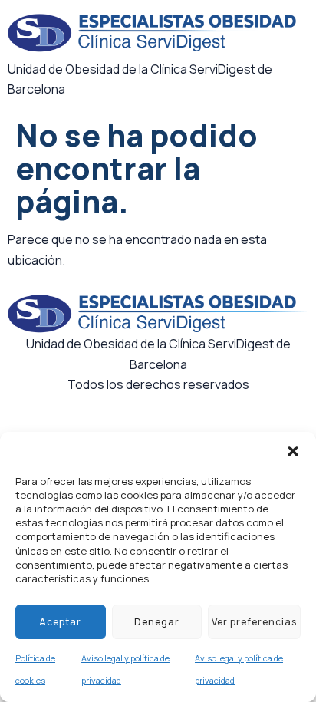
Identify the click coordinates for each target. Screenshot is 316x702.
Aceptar (60, 621)
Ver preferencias (254, 621)
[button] (293, 451)
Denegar (156, 621)
